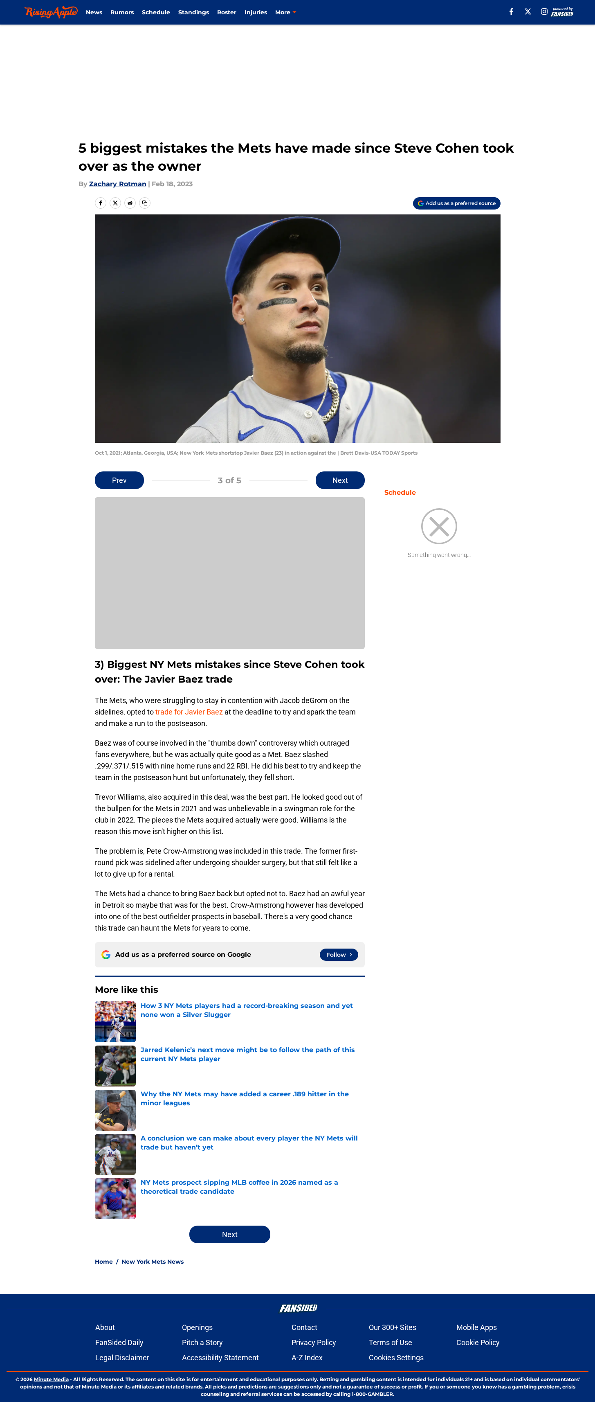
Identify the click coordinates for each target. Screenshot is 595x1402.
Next (340, 480)
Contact (304, 1327)
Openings (197, 1327)
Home (104, 1261)
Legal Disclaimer (122, 1357)
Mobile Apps (476, 1327)
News (94, 12)
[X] (528, 11)
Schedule (156, 12)
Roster (226, 12)
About (105, 1327)
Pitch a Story (202, 1342)
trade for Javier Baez (189, 712)
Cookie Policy (478, 1342)
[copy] (144, 203)
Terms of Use (390, 1342)
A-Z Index (307, 1357)
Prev (119, 480)
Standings (193, 12)
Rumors (122, 12)
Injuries (256, 12)
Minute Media (51, 1379)
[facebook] (511, 11)
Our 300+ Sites (392, 1327)
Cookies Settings (396, 1357)
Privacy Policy (314, 1342)
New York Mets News (152, 1261)
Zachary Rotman (117, 184)
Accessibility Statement (220, 1357)
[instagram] (544, 11)
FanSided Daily (119, 1342)
